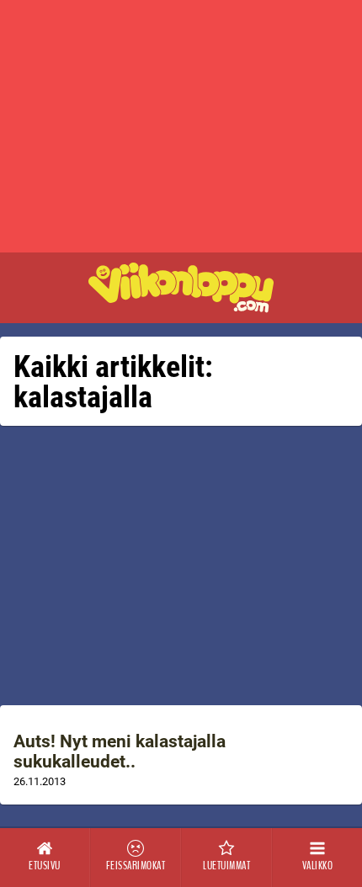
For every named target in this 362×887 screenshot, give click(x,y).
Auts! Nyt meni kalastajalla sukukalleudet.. (119, 751)
